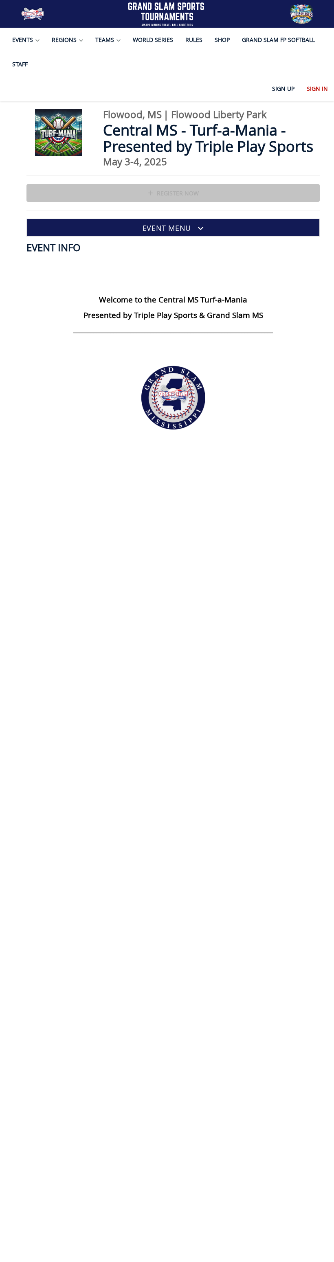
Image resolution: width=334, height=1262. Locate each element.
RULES (193, 40)
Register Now (177, 193)
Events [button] (23, 40)
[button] (173, 228)
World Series (153, 40)
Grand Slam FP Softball (278, 40)
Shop (222, 40)
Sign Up (283, 88)
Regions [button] (65, 40)
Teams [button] (105, 40)
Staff (20, 64)
